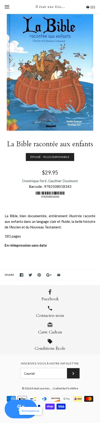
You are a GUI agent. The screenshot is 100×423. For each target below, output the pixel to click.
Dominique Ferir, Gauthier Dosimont (50, 181)
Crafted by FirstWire (65, 388)
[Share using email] (58, 275)
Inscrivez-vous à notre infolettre (50, 363)
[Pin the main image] (39, 275)
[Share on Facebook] (21, 275)
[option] (50, 72)
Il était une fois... (42, 388)
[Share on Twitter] (30, 275)
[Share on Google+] (49, 275)
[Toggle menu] (7, 7)
